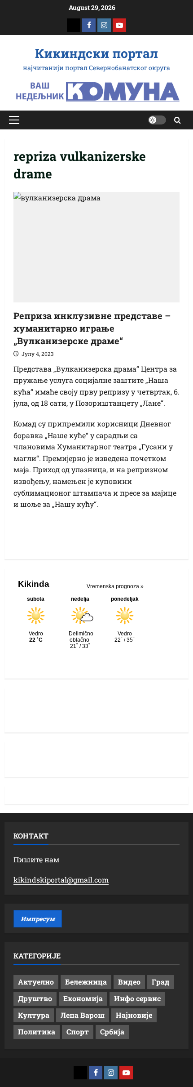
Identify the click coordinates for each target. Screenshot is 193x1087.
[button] (14, 120)
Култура (33, 1015)
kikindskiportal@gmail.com (61, 879)
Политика (36, 1031)
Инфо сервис (137, 998)
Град (161, 981)
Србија (112, 1031)
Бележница (86, 981)
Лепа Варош (83, 1015)
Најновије (134, 1015)
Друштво (35, 998)
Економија (83, 998)
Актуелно (36, 981)
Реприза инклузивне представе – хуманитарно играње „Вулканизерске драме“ (92, 328)
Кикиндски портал (96, 53)
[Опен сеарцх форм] (177, 120)
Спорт (77, 1031)
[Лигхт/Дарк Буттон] (157, 119)
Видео (129, 981)
